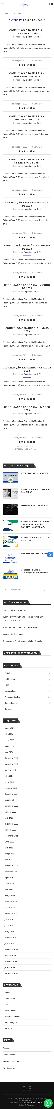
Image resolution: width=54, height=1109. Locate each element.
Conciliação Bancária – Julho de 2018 (27, 247)
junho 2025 (9, 782)
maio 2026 (9, 746)
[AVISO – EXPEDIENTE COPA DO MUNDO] (10, 541)
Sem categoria (28, 703)
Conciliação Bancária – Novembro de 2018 (27, 75)
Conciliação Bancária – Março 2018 (27, 408)
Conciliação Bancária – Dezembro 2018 (27, 32)
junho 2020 (9, 925)
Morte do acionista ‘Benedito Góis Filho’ (36, 490)
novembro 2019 (11, 949)
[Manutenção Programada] (10, 557)
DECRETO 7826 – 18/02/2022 (35, 473)
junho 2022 (9, 842)
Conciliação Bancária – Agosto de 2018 (27, 204)
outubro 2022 (10, 830)
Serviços (28, 709)
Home (5, 13)
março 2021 (10, 895)
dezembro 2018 (11, 973)
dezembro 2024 (11, 794)
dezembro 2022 (11, 824)
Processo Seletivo (28, 697)
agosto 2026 (10, 728)
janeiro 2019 (10, 967)
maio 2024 (9, 800)
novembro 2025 (11, 764)
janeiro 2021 (10, 907)
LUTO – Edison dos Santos (34, 505)
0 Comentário (38, 61)
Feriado (28, 673)
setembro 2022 (11, 836)
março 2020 (10, 931)
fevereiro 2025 (11, 788)
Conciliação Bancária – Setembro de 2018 (27, 161)
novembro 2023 (11, 806)
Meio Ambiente (28, 691)
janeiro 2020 (10, 943)
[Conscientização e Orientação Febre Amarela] (10, 573)
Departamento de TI (32, 37)
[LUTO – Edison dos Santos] (10, 509)
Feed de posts (9, 1055)
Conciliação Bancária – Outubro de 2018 (27, 118)
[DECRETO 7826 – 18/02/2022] (10, 477)
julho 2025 (9, 776)
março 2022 (10, 854)
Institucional (28, 679)
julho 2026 (9, 734)
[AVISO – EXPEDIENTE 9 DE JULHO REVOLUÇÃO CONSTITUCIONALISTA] (10, 525)
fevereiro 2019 (11, 961)
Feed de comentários (12, 1061)
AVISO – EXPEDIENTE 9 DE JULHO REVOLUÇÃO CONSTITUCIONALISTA (35, 524)
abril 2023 (9, 818)
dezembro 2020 (11, 913)
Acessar (6, 1048)
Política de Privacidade (27, 1105)
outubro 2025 (10, 770)
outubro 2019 (10, 955)
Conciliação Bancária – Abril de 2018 (27, 369)
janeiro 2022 (10, 860)
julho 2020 (9, 919)
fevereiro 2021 (11, 901)
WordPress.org (9, 1068)
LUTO (28, 685)
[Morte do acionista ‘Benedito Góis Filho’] (10, 493)
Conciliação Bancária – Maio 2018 (27, 329)
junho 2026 (9, 740)
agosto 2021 (10, 878)
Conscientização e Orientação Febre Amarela (34, 571)
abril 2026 (9, 752)
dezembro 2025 (11, 758)
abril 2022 (9, 848)
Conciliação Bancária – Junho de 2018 (27, 286)
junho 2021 (9, 883)
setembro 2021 (11, 872)
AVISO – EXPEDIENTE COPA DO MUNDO (35, 539)
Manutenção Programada (34, 553)
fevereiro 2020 (11, 937)
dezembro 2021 (11, 866)
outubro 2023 (10, 812)
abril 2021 (9, 889)
